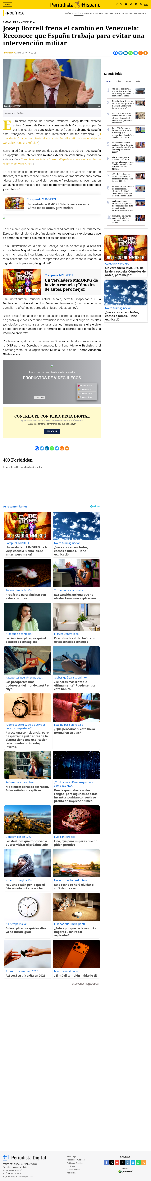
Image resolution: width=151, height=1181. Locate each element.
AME (146, 4)
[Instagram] (136, 4)
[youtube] (117, 1162)
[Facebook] (116, 4)
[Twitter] (120, 53)
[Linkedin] (125, 53)
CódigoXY (142, 13)
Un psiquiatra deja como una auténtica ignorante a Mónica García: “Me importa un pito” (123, 104)
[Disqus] (52, 1030)
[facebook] (106, 1162)
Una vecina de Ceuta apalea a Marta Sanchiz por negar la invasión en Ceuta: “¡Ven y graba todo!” (123, 147)
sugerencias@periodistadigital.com (18, 1176)
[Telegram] (135, 53)
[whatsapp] (141, 4)
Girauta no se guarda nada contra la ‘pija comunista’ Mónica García (121, 219)
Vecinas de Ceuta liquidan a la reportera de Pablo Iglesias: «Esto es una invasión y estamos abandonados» (122, 206)
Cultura (109, 13)
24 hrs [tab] (108, 81)
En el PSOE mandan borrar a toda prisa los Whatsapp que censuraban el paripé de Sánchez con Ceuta (123, 133)
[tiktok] (122, 1162)
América (69, 13)
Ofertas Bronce (87, 397)
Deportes (119, 13)
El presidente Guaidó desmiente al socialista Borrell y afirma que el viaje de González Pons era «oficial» (52, 138)
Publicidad (71, 1166)
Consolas (40, 398)
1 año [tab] (138, 81)
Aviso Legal (71, 1156)
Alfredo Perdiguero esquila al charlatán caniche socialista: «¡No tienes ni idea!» (122, 177)
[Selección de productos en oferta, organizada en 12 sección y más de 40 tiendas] (52, 365)
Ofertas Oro (85, 389)
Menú (7, 4)
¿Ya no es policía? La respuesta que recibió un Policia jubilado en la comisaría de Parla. (123, 92)
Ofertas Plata (86, 393)
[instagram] (127, 1162)
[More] (145, 53)
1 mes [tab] (128, 81)
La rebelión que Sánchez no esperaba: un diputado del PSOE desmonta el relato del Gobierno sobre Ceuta (123, 191)
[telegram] (133, 1162)
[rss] (143, 1162)
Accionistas (72, 1173)
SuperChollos (86, 385)
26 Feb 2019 (21, 53)
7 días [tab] (118, 81)
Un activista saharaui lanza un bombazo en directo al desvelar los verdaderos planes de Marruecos (122, 118)
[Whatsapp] (130, 53)
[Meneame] (140, 53)
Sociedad (99, 13)
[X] (121, 4)
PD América (9, 53)
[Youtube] (126, 4)
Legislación (131, 13)
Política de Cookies (75, 1163)
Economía (89, 13)
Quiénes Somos (73, 1169)
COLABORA (52, 431)
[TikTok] (131, 4)
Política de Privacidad (75, 1160)
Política (15, 13)
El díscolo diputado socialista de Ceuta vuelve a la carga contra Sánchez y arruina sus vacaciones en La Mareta (122, 163)
